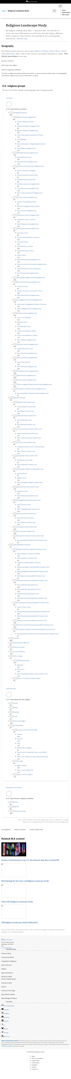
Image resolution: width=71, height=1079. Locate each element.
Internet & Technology (8, 990)
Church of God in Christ (24, 607)
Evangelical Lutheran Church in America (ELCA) (30, 447)
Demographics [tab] (6, 829)
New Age (20, 761)
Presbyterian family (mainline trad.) (28, 456)
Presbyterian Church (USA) (24, 460)
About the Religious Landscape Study (17, 901)
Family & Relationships (8, 979)
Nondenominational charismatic (26, 179)
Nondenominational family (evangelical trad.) (31, 166)
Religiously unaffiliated (13, 787)
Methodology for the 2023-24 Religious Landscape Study (25, 881)
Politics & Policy (6, 953)
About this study (21, 38)
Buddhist (16, 712)
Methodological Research (9, 998)
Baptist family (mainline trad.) (26, 402)
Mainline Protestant (19, 398)
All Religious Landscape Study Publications (19, 922)
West (57, 51)
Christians (9, 98)
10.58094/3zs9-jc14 (17, 932)
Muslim (16, 707)
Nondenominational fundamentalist (27, 175)
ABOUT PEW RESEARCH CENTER (9, 1041)
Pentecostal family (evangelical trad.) (28, 228)
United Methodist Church (24, 420)
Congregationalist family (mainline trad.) (29, 500)
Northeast (45, 51)
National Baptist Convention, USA (27, 558)
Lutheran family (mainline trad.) (27, 442)
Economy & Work (6, 983)
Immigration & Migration (9, 961)
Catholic (16, 638)
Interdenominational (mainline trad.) (27, 433)
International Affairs (7, 957)
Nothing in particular (20, 811)
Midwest (38, 51)
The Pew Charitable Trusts (8, 1046)
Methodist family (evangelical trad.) (28, 153)
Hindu (15, 716)
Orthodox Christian (19, 647)
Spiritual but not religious (24, 748)
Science (3, 987)
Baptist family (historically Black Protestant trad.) (32, 549)
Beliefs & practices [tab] (20, 829)
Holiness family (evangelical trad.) (27, 313)
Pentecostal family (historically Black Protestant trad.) (33, 602)
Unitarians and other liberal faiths (27, 730)
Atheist (16, 802)
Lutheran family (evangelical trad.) (27, 197)
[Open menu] (54, 10)
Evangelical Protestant (20, 113)
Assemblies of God (22, 233)
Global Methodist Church (24, 157)
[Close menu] (60, 6)
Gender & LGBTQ (6, 976)
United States (10, 53)
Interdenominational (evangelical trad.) (28, 184)
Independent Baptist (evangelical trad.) (28, 126)
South (51, 51)
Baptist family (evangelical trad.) (27, 117)
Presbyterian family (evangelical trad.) (28, 215)
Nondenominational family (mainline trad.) (30, 429)
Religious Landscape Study (18, 11)
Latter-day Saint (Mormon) (21, 643)
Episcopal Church (22, 473)
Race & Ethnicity (6, 965)
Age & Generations (7, 973)
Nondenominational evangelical (26, 170)
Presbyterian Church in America (26, 219)
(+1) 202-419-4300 (6, 948)
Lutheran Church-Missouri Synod (26, 202)
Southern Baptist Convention (25, 121)
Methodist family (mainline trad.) (27, 415)
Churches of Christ (22, 286)
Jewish (16, 703)
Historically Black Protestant (22, 545)
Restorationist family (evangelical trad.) (29, 282)
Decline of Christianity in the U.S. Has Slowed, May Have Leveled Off (30, 860)
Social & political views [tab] (36, 829)
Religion (3, 969)
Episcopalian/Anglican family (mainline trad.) (30, 469)
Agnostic (16, 806)
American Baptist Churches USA (26, 407)
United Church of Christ (24, 504)
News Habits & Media (8, 994)
